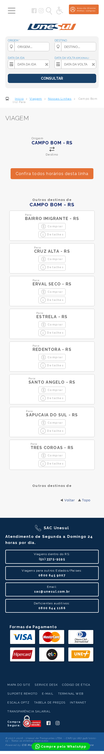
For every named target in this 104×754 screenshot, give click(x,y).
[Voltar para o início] (52, 25)
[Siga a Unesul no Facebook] (34, 12)
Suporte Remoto (22, 693)
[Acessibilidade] (60, 11)
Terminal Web (70, 693)
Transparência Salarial (28, 711)
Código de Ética (76, 685)
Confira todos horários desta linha (52, 173)
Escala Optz (18, 702)
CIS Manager (31, 745)
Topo (86, 500)
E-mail (48, 693)
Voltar (69, 500)
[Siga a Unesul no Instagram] (41, 12)
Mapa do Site (18, 685)
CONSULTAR (52, 78)
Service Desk (46, 685)
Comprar (55, 226)
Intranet (78, 702)
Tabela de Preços (49, 702)
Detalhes (55, 234)
